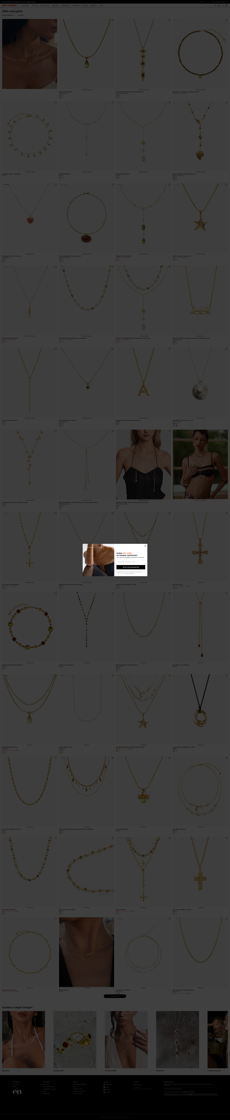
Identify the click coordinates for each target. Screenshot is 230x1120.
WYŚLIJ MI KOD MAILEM (131, 567)
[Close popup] (145, 546)
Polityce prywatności (129, 573)
